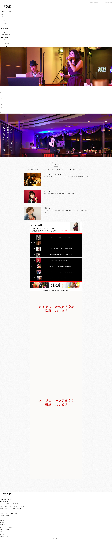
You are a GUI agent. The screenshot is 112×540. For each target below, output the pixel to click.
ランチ (1, 520)
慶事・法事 (3, 534)
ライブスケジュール (5, 529)
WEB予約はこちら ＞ (5, 46)
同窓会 (1, 531)
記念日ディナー (4, 524)
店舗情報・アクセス (5, 536)
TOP (1, 517)
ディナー (2, 522)
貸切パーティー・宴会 (5, 527)
